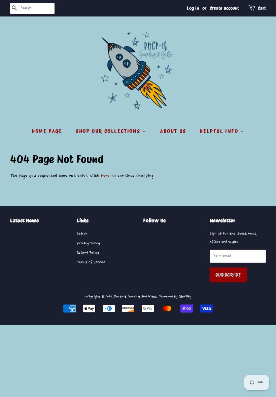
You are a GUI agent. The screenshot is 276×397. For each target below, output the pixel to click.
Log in (193, 8)
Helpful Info (220, 131)
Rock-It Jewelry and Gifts (135, 296)
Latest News (24, 220)
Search (82, 233)
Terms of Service (91, 262)
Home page (47, 131)
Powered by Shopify (175, 296)
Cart (262, 8)
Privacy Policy (88, 243)
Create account (224, 8)
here (105, 176)
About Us (173, 131)
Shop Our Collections (109, 131)
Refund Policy (88, 252)
